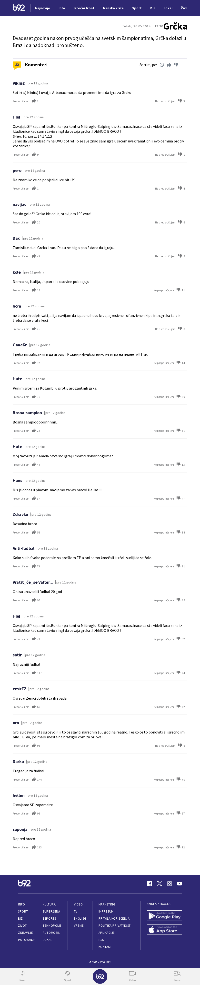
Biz (20, 918)
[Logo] (19, 8)
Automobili (51, 933)
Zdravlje (25, 933)
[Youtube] (179, 883)
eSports (49, 918)
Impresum (106, 911)
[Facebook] (149, 883)
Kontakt (105, 947)
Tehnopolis (52, 926)
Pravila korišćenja (114, 918)
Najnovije (42, 8)
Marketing (107, 904)
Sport (23, 911)
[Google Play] (164, 916)
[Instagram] (169, 883)
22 (17, 64)
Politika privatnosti (115, 926)
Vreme (79, 926)
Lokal (47, 940)
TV (76, 911)
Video (78, 904)
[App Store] (164, 930)
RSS (101, 940)
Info (21, 904)
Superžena (51, 911)
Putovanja (27, 940)
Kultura (49, 904)
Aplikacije (107, 933)
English (80, 918)
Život (22, 926)
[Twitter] (159, 883)
